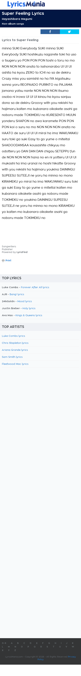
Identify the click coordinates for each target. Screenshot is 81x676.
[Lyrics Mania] (40, 4)
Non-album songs (13, 24)
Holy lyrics (28, 308)
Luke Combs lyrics (13, 336)
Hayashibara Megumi (17, 19)
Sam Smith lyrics (12, 357)
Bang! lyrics (17, 294)
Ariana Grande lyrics (15, 350)
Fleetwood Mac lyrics (15, 364)
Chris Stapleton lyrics (15, 343)
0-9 (4, 643)
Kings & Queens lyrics (28, 315)
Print (8, 260)
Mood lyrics (24, 301)
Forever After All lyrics (35, 287)
